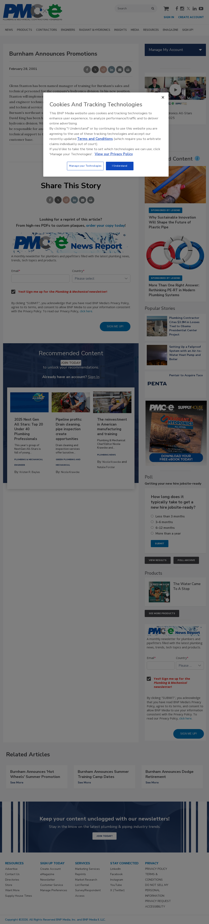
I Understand (119, 165)
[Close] (162, 97)
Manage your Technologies (85, 165)
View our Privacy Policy (114, 154)
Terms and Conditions (95, 138)
